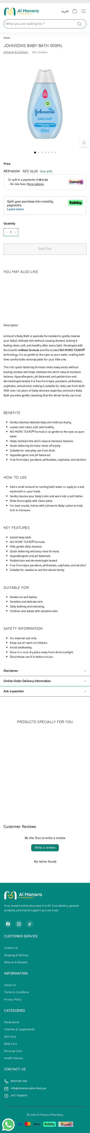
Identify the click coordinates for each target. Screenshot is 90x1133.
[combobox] (45, 24)
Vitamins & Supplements (19, 1029)
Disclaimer (11, 670)
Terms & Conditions (16, 992)
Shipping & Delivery (16, 955)
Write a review (45, 847)
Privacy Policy (13, 999)
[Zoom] (84, 143)
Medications (11, 1022)
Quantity (9, 223)
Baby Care (10, 1044)
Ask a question (14, 691)
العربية (65, 11)
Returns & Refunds (15, 962)
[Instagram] (19, 924)
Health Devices (13, 1058)
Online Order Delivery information (27, 681)
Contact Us (11, 948)
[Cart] (75, 11)
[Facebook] (8, 924)
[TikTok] (29, 924)
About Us (10, 985)
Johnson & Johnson (16, 52)
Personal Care (13, 1051)
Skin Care (10, 1037)
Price (7, 163)
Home (7, 38)
